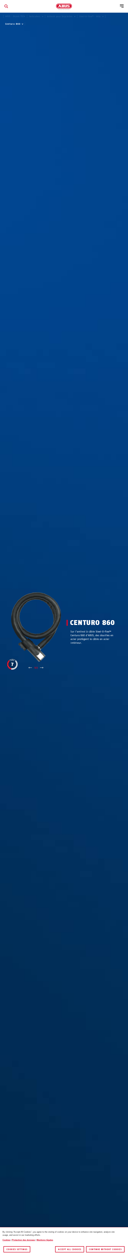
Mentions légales (45, 1240)
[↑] (30, 668)
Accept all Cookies (69, 1249)
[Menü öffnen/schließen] (122, 6)
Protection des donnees (23, 1240)
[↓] (42, 668)
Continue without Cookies (105, 1249)
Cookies (6, 1240)
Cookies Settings (16, 1249)
